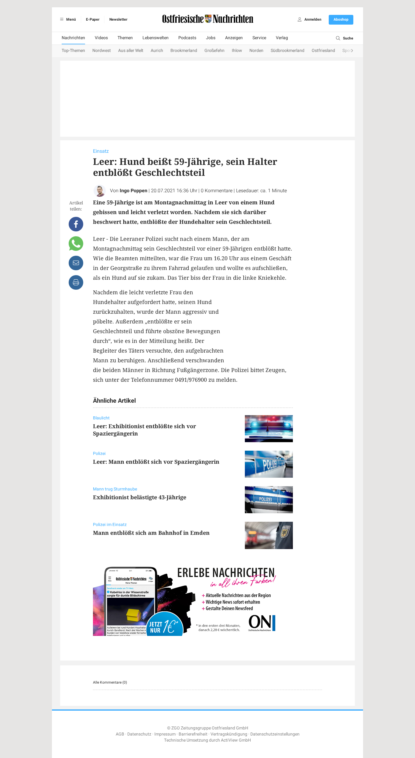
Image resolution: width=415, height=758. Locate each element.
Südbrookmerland (287, 50)
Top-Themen (73, 50)
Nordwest (101, 50)
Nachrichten (73, 38)
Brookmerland (183, 50)
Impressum (165, 734)
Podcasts (187, 38)
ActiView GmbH (236, 740)
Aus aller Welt (130, 50)
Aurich (157, 50)
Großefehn (214, 50)
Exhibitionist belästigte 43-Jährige (139, 497)
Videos (101, 38)
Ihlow (237, 50)
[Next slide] (346, 51)
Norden (256, 50)
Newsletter (118, 19)
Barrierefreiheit (193, 734)
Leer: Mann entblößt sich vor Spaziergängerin (156, 461)
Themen (125, 38)
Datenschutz (139, 734)
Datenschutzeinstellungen (275, 734)
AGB (120, 734)
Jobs (210, 38)
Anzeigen (234, 38)
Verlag (282, 38)
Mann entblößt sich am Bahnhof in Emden (151, 532)
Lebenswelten (155, 38)
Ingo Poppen (133, 190)
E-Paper (92, 19)
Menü (70, 19)
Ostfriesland (323, 50)
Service (259, 38)
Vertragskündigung (229, 734)
